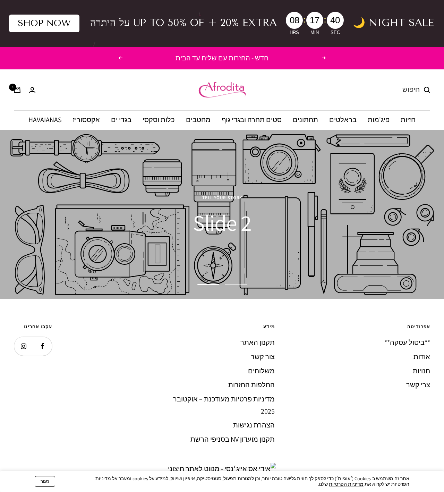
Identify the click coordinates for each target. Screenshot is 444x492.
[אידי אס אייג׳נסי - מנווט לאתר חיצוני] (222, 468)
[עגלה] (17, 90)
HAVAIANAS (45, 120)
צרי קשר (418, 384)
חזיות (408, 120)
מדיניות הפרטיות (346, 484)
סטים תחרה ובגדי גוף (252, 120)
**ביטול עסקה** (407, 342)
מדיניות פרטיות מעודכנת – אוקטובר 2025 (224, 405)
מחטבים (198, 120)
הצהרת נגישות (254, 425)
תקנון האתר (257, 342)
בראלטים (343, 120)
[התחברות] (32, 90)
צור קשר (263, 356)
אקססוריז (86, 120)
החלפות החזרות (251, 384)
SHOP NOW (44, 23)
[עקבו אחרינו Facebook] (42, 346)
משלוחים (261, 370)
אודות (421, 356)
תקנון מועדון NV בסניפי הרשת (232, 439)
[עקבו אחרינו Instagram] (23, 346)
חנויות (421, 370)
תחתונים (305, 120)
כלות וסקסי (159, 120)
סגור (45, 481)
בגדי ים (121, 120)
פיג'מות (379, 120)
